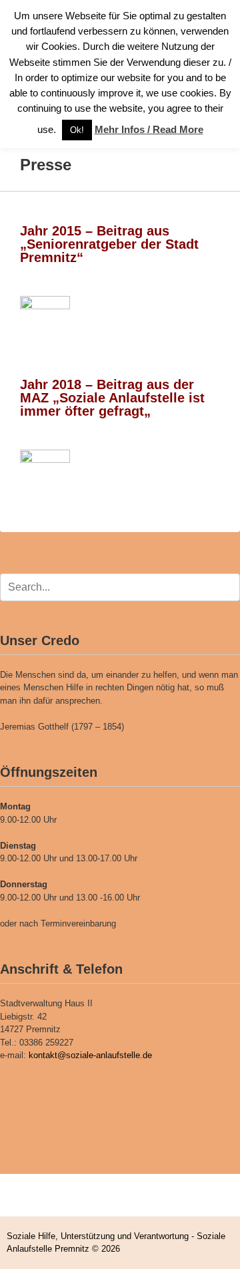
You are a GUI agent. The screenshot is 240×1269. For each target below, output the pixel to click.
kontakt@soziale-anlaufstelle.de (90, 1055)
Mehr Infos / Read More (149, 129)
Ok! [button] (77, 130)
